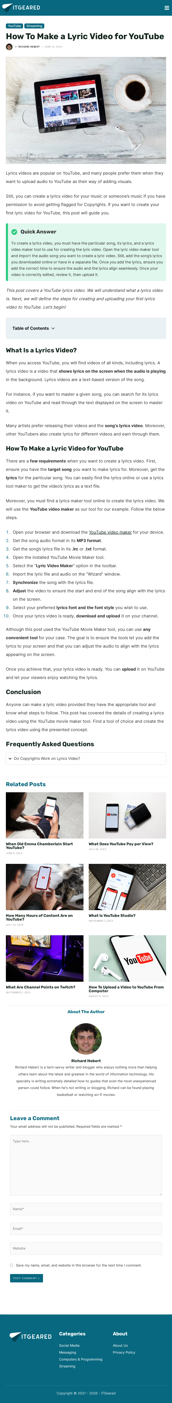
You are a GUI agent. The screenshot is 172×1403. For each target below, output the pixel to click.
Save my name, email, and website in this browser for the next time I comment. (79, 1265)
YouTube (14, 26)
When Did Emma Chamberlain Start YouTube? (39, 846)
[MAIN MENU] (167, 8)
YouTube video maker (110, 532)
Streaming (34, 26)
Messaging (67, 1352)
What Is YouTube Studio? (112, 915)
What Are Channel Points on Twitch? (40, 987)
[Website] (86, 1249)
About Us (120, 1345)
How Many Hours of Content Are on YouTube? (39, 917)
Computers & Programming (80, 1359)
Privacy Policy (124, 1352)
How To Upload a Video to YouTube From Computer (126, 989)
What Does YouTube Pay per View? (121, 844)
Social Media (69, 1345)
